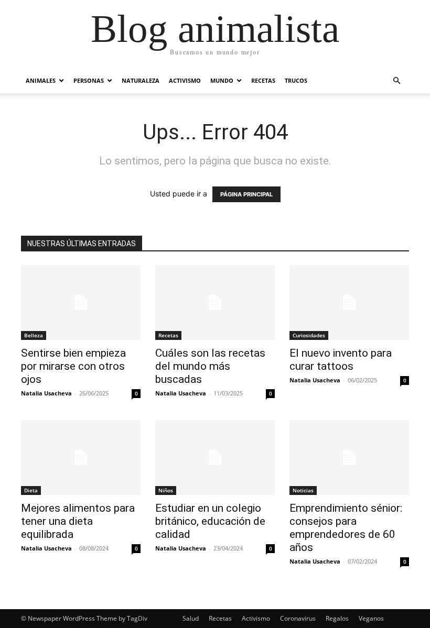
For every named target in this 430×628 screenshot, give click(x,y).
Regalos (337, 618)
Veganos (371, 618)
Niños (165, 490)
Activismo (185, 80)
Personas (88, 80)
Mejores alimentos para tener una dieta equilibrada (78, 521)
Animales (41, 80)
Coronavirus (298, 618)
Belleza (33, 335)
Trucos (296, 80)
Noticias (303, 490)
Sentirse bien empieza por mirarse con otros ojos (73, 366)
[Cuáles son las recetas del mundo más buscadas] (215, 302)
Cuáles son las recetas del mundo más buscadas (210, 366)
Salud (190, 618)
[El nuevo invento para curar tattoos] (349, 302)
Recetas (263, 80)
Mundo (221, 80)
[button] (396, 81)
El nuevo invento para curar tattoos (340, 359)
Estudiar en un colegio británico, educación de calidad (210, 521)
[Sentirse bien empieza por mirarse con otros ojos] (81, 302)
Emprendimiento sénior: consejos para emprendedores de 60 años (345, 528)
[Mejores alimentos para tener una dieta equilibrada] (81, 457)
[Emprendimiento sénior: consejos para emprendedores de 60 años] (349, 457)
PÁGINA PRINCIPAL (246, 194)
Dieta (31, 490)
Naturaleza (140, 80)
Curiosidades (309, 335)
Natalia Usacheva (46, 393)
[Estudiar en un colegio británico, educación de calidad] (215, 457)
